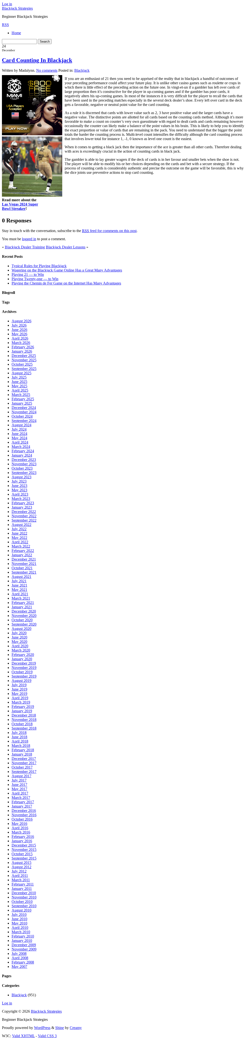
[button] (123, 502)
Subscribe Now (123, 542)
